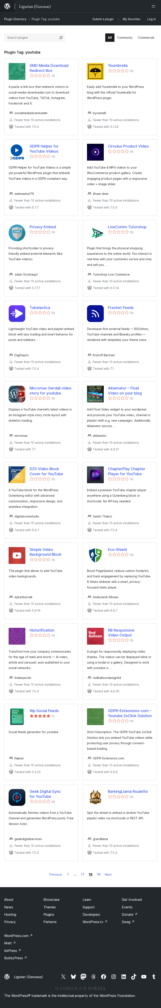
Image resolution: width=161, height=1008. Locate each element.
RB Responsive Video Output (121, 632)
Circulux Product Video (128, 146)
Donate (130, 914)
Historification (42, 630)
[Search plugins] (61, 37)
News (8, 907)
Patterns (50, 922)
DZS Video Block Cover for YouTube (46, 471)
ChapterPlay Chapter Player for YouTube (126, 471)
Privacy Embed (43, 227)
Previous (55, 874)
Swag (128, 922)
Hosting (10, 914)
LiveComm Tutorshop (127, 227)
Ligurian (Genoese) (28, 977)
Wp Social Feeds (44, 711)
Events (127, 907)
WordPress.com (18, 936)
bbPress (12, 951)
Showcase (51, 899)
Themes (49, 907)
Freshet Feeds (121, 307)
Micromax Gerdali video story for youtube (50, 390)
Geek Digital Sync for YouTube (45, 793)
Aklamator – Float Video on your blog (125, 390)
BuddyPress (15, 958)
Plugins (48, 914)
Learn (87, 899)
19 (98, 874)
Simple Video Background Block (45, 552)
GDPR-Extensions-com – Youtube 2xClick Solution (130, 713)
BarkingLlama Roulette (128, 791)
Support (89, 907)
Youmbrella (118, 65)
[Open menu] (154, 6)
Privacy (10, 922)
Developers (91, 914)
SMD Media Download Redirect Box (49, 68)
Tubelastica (40, 307)
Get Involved (132, 899)
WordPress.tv (95, 922)
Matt (10, 943)
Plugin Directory (15, 19)
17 (82, 874)
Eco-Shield (117, 549)
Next (108, 874)
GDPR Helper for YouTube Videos (44, 148)
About (8, 899)
